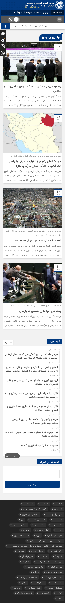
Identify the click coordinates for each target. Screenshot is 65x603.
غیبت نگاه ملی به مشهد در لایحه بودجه (38, 240)
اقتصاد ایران (57, 525)
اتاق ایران (58, 509)
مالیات (36, 572)
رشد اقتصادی (56, 551)
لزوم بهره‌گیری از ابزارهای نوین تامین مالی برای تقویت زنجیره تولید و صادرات (31, 382)
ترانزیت (26, 530)
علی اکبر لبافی (56, 567)
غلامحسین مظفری (54, 572)
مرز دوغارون (39, 582)
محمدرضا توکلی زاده (28, 577)
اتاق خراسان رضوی (30, 514)
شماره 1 (20, 551)
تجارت (59, 530)
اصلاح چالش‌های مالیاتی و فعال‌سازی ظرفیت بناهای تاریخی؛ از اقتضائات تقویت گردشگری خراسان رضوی (32, 369)
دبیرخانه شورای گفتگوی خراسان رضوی (45, 540)
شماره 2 (58, 556)
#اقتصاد (58, 504)
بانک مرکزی (39, 525)
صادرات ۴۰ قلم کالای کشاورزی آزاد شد (39, 445)
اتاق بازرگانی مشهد (54, 514)
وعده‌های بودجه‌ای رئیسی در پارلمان (40, 311)
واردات (17, 588)
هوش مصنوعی (34, 588)
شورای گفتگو (27, 556)
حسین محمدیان (21, 535)
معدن (23, 582)
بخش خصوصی (20, 525)
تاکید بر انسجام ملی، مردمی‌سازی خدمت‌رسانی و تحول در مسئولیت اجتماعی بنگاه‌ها (30, 395)
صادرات (26, 561)
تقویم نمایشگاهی (54, 535)
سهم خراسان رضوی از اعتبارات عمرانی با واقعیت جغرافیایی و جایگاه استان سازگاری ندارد (33, 163)
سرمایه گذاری (37, 551)
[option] (32, 355)
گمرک (60, 598)
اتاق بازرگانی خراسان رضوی (35, 509)
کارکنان (59, 593)
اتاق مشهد (57, 519)
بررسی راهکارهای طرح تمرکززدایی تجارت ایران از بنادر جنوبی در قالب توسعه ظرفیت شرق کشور (31, 356)
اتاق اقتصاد (28, 504)
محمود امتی (57, 582)
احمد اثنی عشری (38, 519)
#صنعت (44, 504)
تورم (38, 535)
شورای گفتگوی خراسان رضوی (49, 561)
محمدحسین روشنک (53, 577)
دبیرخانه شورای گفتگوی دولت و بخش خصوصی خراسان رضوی (37, 546)
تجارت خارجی (43, 530)
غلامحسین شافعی (35, 567)
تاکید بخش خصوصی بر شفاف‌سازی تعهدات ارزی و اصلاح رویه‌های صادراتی (32, 408)
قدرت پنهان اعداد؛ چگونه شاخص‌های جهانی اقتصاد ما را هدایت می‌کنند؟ (30, 434)
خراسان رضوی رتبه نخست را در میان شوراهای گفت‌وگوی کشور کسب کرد (35, 421)
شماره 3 (44, 556)
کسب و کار (44, 593)
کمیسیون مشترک (24, 593)
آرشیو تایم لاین (12, 455)
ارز (22, 519)
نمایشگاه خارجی (55, 588)
